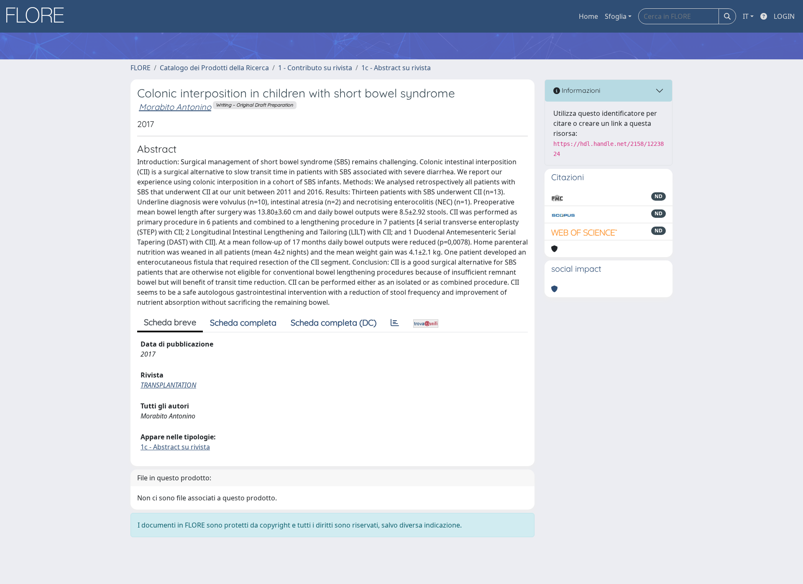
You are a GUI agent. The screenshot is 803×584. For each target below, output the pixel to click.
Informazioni (580, 90)
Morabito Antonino (175, 107)
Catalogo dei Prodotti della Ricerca (214, 67)
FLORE (140, 67)
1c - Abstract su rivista (396, 67)
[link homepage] (38, 16)
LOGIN (784, 16)
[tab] (395, 323)
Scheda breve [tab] (170, 322)
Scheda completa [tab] (243, 322)
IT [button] (746, 16)
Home (588, 16)
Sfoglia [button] (616, 16)
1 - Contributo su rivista (315, 67)
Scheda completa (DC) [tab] (333, 322)
